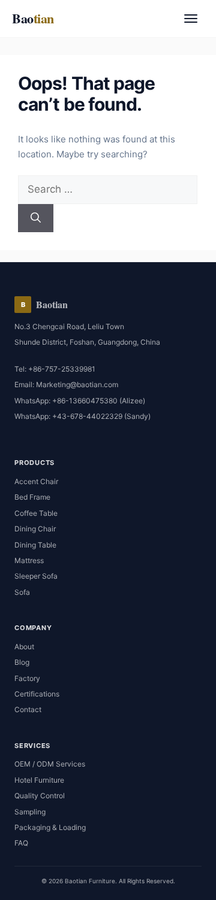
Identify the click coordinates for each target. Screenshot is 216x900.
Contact (27, 709)
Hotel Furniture (39, 780)
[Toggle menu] (191, 18)
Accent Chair (36, 481)
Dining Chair (35, 528)
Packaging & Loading (50, 827)
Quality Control (39, 795)
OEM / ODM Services (49, 763)
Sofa (22, 592)
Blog (21, 662)
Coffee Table (36, 513)
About (24, 646)
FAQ (21, 842)
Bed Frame (32, 496)
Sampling (30, 811)
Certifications (36, 693)
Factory (27, 678)
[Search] (35, 218)
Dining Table (35, 544)
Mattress (29, 560)
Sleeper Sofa (36, 575)
